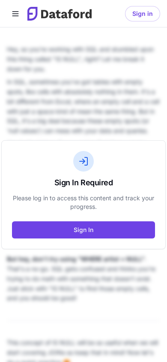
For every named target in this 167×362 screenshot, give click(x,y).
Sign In (83, 229)
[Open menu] (15, 13)
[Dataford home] (59, 14)
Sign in (142, 13)
